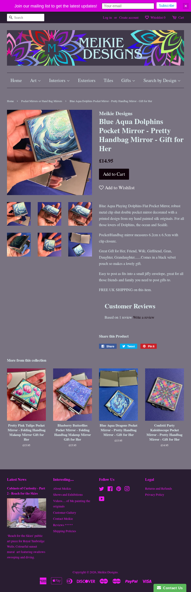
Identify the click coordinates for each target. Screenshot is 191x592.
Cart (181, 17)
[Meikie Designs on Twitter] (101, 490)
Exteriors (87, 80)
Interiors (58, 80)
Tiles (108, 80)
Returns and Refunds (158, 488)
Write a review (143, 317)
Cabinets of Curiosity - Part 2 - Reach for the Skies (26, 491)
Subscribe (166, 5)
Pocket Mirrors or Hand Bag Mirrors (41, 101)
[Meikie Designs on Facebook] (110, 490)
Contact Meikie (63, 519)
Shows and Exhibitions (68, 494)
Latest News (16, 479)
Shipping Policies (64, 531)
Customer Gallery (64, 512)
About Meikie (62, 488)
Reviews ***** (63, 525)
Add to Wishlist (119, 187)
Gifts (126, 80)
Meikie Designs (108, 572)
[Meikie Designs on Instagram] (127, 490)
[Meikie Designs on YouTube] (101, 500)
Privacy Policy (154, 494)
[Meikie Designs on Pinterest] (118, 490)
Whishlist (157, 17)
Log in (107, 17)
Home (16, 80)
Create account (129, 17)
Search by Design (160, 80)
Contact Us (172, 588)
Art (34, 80)
